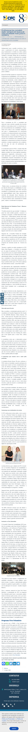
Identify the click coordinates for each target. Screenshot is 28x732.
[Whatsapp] (7, 663)
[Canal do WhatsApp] (8, 706)
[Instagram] (7, 704)
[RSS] (13, 706)
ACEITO (14, 728)
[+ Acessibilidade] (2, 302)
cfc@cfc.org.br (15, 681)
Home (3, 37)
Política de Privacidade (8, 719)
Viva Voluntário (16, 655)
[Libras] (2, 294)
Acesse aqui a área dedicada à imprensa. (14, 700)
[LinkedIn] (11, 704)
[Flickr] (4, 706)
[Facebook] (3, 663)
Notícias (9, 37)
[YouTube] (3, 704)
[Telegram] (18, 663)
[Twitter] (10, 663)
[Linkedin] (14, 663)
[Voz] (2, 298)
